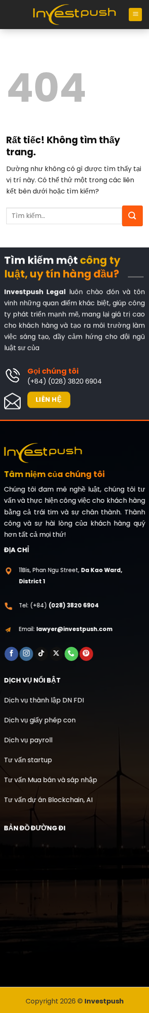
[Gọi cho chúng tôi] (71, 654)
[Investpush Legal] (74, 14)
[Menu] (135, 15)
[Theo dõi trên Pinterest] (86, 654)
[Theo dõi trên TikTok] (41, 654)
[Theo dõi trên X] (56, 654)
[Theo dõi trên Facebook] (11, 654)
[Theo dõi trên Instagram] (26, 654)
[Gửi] (132, 216)
